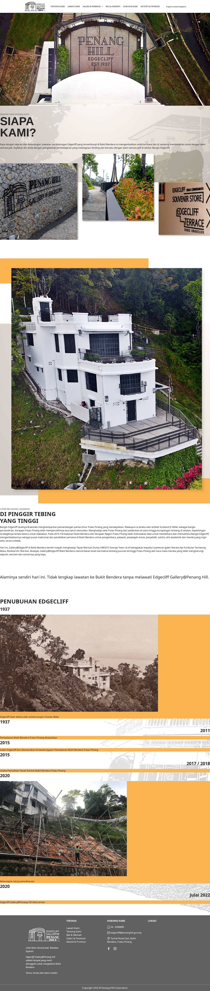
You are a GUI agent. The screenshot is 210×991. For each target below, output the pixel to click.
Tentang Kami (57, 6)
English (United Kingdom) (176, 6)
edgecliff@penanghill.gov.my (126, 932)
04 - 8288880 (117, 927)
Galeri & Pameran (92, 6)
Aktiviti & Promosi (150, 6)
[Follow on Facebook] (108, 948)
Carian (164, 6)
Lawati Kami (74, 6)
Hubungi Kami (130, 6)
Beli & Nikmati (113, 6)
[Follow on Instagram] (115, 948)
